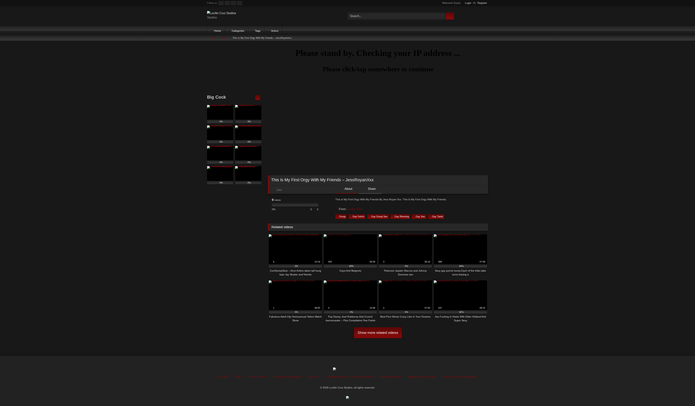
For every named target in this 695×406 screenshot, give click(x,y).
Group (224, 38)
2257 (239, 376)
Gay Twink (437, 216)
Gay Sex (420, 216)
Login (468, 2)
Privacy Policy (258, 376)
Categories (238, 30)
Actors (274, 30)
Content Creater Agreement (459, 376)
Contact (313, 376)
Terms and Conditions (288, 376)
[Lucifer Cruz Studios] (221, 13)
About (348, 188)
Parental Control (390, 376)
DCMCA (223, 376)
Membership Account (421, 376)
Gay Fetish (358, 216)
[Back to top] (684, 395)
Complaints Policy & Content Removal (349, 376)
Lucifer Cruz (355, 209)
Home (217, 30)
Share (371, 188)
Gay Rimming (402, 216)
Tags (257, 30)
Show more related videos (378, 333)
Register (482, 2)
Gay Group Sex (379, 216)
